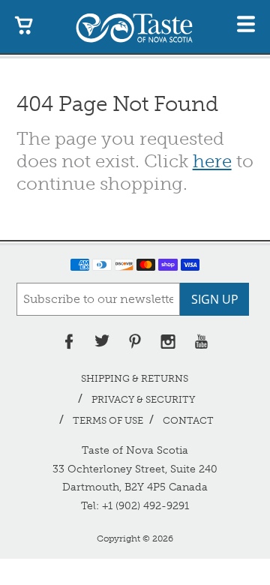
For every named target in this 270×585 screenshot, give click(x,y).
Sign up (214, 299)
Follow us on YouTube (201, 341)
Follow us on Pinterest (135, 341)
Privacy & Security (143, 399)
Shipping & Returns (134, 378)
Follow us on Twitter (102, 341)
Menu (246, 24)
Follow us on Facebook (69, 341)
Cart (24, 24)
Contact (188, 420)
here (212, 161)
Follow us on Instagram (168, 341)
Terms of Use (108, 420)
